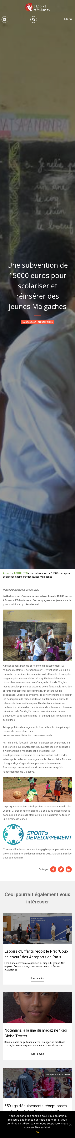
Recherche (33, 19)
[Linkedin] (69, 869)
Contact (5, 19)
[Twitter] (61, 869)
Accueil (7, 573)
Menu (67, 19)
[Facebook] (53, 869)
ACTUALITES (21, 573)
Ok (37, 1132)
